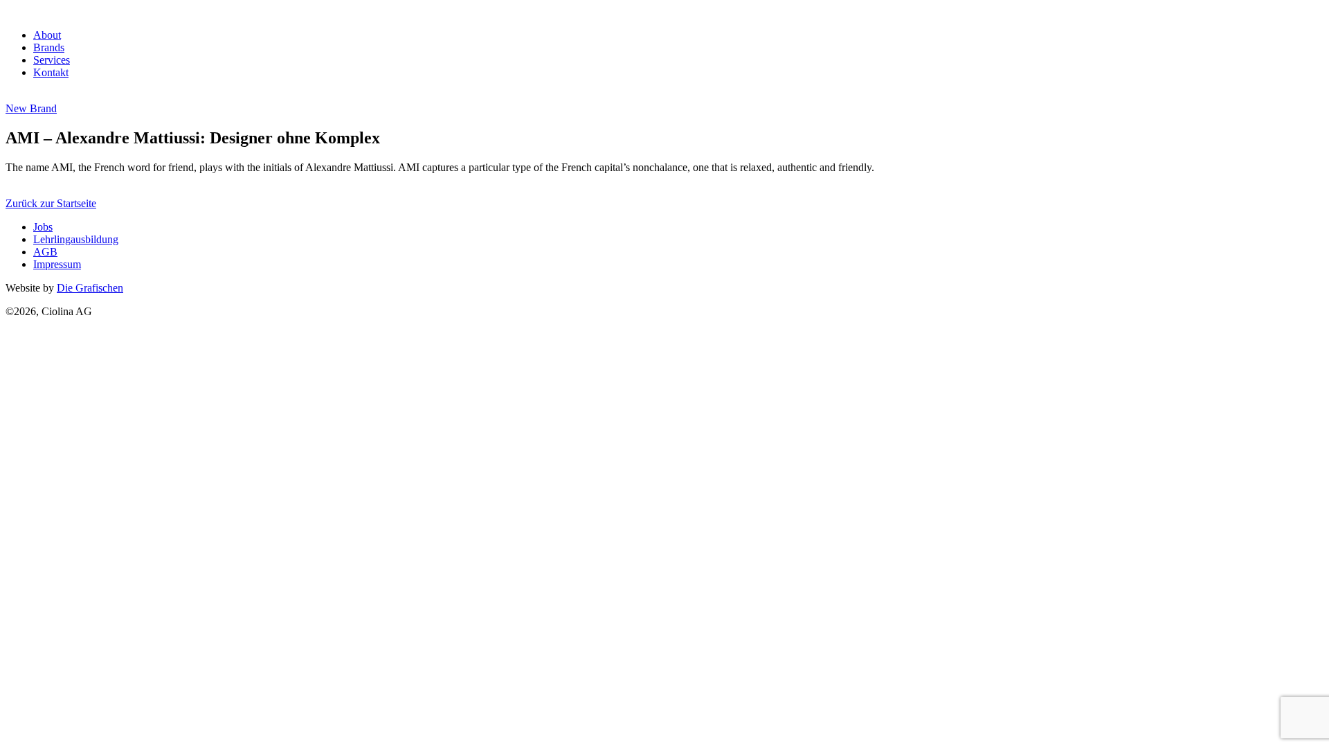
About (47, 35)
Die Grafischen (90, 288)
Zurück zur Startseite (51, 203)
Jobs (43, 227)
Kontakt (51, 72)
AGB (45, 252)
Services (51, 60)
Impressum (57, 264)
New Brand (31, 108)
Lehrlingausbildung (75, 239)
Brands (48, 47)
